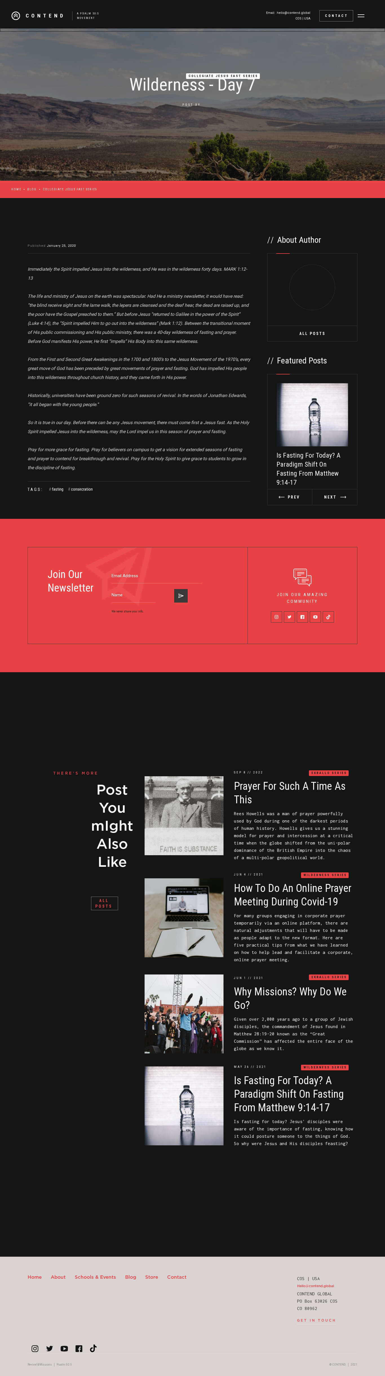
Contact (177, 1277)
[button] (361, 16)
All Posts (312, 333)
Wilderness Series (325, 875)
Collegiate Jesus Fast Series (223, 76)
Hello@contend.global (315, 1286)
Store (151, 1277)
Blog (32, 189)
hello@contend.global (293, 13)
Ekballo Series (329, 773)
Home (16, 189)
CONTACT (336, 16)
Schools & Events (95, 1277)
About (58, 1277)
